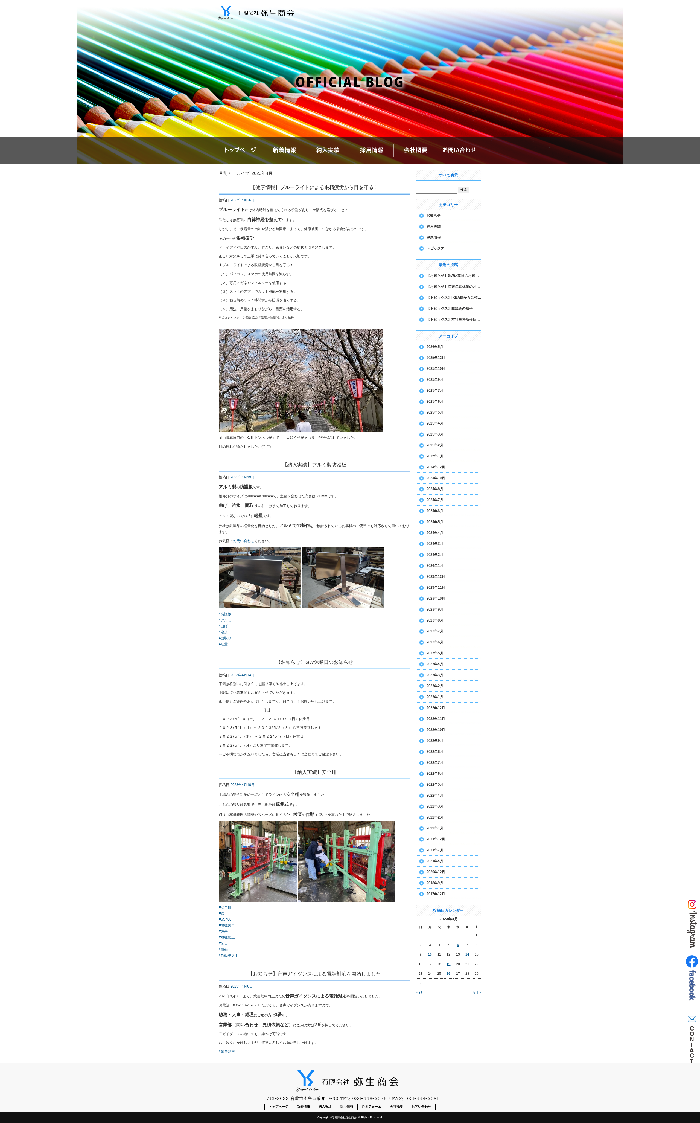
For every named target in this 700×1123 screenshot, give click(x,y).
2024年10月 (436, 478)
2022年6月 (435, 773)
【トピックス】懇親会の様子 (450, 308)
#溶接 (223, 632)
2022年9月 (435, 741)
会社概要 (416, 150)
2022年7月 (435, 763)
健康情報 (434, 237)
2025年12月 (436, 358)
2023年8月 (435, 620)
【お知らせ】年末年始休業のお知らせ (454, 287)
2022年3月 (435, 806)
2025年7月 (435, 390)
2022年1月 (435, 828)
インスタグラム (692, 923)
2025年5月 (435, 412)
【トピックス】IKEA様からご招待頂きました (454, 297)
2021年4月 (435, 861)
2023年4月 (435, 664)
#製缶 (223, 931)
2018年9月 (435, 883)
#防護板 (225, 614)
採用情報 (372, 150)
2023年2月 (435, 686)
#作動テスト (228, 956)
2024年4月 (435, 533)
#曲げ (223, 626)
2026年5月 (435, 347)
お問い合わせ (459, 150)
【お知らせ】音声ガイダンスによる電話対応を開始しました (314, 974)
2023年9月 (435, 609)
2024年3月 (435, 544)
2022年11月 (436, 719)
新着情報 (284, 150)
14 (467, 954)
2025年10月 (436, 369)
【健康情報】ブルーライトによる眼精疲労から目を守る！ (314, 187)
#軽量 (223, 644)
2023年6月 (435, 642)
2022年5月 (435, 784)
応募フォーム (371, 1107)
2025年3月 (435, 434)
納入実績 (328, 150)
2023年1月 (435, 697)
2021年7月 (435, 850)
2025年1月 (435, 456)
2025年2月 (435, 445)
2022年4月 (435, 795)
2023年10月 (436, 598)
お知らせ (434, 215)
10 (430, 954)
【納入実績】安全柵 (314, 772)
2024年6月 (435, 511)
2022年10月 (436, 730)
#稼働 (223, 950)
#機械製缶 (227, 925)
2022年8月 (435, 752)
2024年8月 (435, 489)
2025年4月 (435, 423)
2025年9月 (435, 380)
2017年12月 (436, 894)
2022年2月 (435, 817)
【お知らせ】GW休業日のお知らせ (314, 662)
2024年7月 (435, 500)
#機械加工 (227, 937)
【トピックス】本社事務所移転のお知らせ (454, 319)
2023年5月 (435, 653)
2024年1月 (435, 566)
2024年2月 (435, 555)
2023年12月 (436, 576)
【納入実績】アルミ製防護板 (314, 465)
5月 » (477, 992)
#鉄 (221, 913)
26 (448, 974)
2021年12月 (436, 839)
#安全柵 (225, 907)
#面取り (225, 638)
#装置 (223, 943)
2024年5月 (435, 522)
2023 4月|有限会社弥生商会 (464, 2)
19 (448, 964)
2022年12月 (436, 708)
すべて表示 (448, 175)
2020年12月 (436, 872)
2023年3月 (435, 675)
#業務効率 (227, 1051)
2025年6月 (435, 401)
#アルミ (225, 620)
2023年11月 (436, 587)
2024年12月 (436, 467)
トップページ (240, 150)
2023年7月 (435, 631)
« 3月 (420, 992)
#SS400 (225, 919)
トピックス (435, 248)
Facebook (692, 980)
